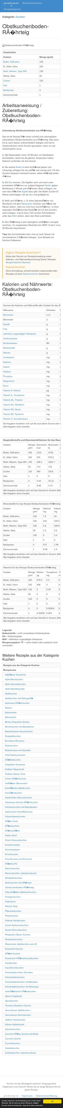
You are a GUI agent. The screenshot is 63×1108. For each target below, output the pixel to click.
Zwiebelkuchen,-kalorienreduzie (20, 1053)
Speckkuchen (11, 1001)
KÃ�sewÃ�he (12, 830)
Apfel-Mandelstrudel (14, 689)
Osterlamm (10, 901)
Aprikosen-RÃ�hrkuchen (17, 703)
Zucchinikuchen (12, 1043)
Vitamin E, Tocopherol (13, 395)
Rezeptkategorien (12, 9)
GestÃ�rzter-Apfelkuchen (17, 788)
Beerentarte (11, 712)
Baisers (8, 708)
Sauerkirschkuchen (14, 968)
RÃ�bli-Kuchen (12, 953)
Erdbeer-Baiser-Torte (15, 774)
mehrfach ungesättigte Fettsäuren (19, 334)
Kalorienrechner (30, 274)
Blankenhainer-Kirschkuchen (19, 731)
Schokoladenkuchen (15, 977)
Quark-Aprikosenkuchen (16, 925)
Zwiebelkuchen (12, 1048)
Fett (5, 329)
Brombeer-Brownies (14, 741)
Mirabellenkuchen (13, 878)
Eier (11, 182)
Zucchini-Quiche (13, 1038)
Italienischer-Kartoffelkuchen (19, 812)
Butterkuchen (11, 745)
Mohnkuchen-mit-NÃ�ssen (18, 882)
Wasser (6, 352)
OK (52, 1101)
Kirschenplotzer (12, 849)
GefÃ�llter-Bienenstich (16, 783)
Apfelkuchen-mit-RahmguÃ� (19, 698)
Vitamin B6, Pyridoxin (13, 414)
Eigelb (25, 191)
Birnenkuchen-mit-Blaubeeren (19, 726)
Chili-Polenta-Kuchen (15, 755)
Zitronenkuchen (12, 1029)
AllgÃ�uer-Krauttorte (15, 674)
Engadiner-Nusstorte (15, 764)
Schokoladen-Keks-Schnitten (19, 972)
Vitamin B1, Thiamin (13, 400)
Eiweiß (6, 324)
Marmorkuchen (12, 868)
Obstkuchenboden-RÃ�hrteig (19, 887)
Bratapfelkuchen (13, 736)
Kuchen (20, 17)
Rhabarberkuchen (13, 939)
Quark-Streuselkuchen (16, 930)
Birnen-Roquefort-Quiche (17, 722)
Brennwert (8, 315)
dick (31, 194)
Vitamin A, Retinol (11, 390)
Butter (19, 167)
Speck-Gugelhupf (13, 996)
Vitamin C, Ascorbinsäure (15, 419)
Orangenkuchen (13, 897)
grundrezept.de (11, 3)
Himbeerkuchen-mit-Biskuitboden (21, 807)
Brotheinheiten (10, 343)
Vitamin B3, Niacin (12, 409)
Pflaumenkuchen (13, 911)
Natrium (7, 362)
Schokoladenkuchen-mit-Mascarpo (22, 986)
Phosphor (8, 376)
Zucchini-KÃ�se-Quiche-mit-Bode (21, 1034)
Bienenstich (10, 717)
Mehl (14, 216)
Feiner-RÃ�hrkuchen (15, 778)
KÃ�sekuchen (12, 826)
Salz (5, 85)
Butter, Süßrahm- (11, 62)
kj (47, 319)
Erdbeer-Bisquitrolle (14, 769)
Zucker (6, 80)
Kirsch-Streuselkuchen (16, 840)
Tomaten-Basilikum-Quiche (18, 1005)
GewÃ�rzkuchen (13, 793)
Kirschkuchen (11, 854)
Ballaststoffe (9, 348)
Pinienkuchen (11, 916)
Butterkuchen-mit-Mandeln (18, 750)
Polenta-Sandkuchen (15, 920)
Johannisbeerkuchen (15, 816)
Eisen (6, 386)
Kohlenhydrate (10, 338)
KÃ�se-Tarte (11, 821)
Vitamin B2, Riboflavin (13, 404)
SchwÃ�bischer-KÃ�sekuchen (20, 991)
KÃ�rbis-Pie (11, 864)
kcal (48, 315)
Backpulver (8, 90)
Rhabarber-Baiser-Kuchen (17, 934)
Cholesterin (8, 357)
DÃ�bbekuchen (13, 760)
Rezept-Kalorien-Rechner (18, 262)
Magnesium (9, 381)
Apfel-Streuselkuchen (15, 684)
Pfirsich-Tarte (11, 906)
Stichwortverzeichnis (32, 3)
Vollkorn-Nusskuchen (15, 1020)
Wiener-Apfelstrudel (14, 1024)
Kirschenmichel (12, 845)
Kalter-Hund (11, 835)
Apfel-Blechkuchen (14, 679)
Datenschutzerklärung (46, 1096)
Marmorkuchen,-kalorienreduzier (21, 873)
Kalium (6, 367)
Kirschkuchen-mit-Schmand (18, 859)
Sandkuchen (11, 963)
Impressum (27, 1096)
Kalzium (7, 371)
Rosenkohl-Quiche (14, 949)
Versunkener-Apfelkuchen (17, 1010)
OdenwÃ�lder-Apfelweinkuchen (20, 892)
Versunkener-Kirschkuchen (18, 1015)
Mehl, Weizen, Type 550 (15, 71)
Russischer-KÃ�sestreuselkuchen (21, 958)
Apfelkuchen (11, 693)
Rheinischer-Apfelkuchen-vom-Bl (21, 944)
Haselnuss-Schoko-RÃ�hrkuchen (21, 802)
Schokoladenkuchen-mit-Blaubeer (21, 982)
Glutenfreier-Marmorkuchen (18, 797)
